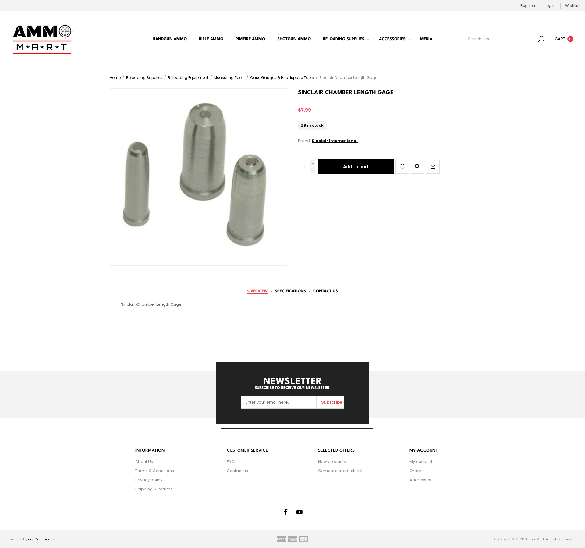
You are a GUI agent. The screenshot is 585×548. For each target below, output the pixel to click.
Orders (417, 471)
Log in (550, 5)
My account (421, 461)
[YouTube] (299, 512)
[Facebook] (285, 512)
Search (541, 39)
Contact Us (325, 291)
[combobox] (501, 39)
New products (332, 461)
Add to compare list (417, 167)
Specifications (290, 291)
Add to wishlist (402, 167)
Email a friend (433, 167)
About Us (144, 461)
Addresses (420, 480)
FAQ (231, 461)
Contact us (237, 471)
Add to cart (356, 167)
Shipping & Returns (153, 489)
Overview (257, 291)
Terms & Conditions (154, 471)
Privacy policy (148, 480)
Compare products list (340, 471)
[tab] (257, 291)
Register (527, 5)
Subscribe (331, 402)
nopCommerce (41, 539)
